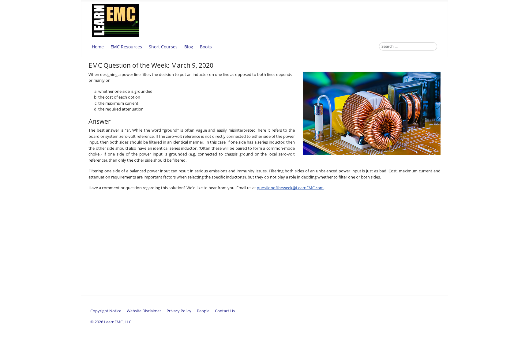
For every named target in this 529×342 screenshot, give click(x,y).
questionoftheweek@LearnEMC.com (290, 187)
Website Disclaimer (144, 311)
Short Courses (163, 47)
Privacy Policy (179, 311)
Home (98, 47)
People (203, 311)
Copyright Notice (105, 311)
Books (206, 47)
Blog (188, 47)
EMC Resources (126, 47)
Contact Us (225, 311)
